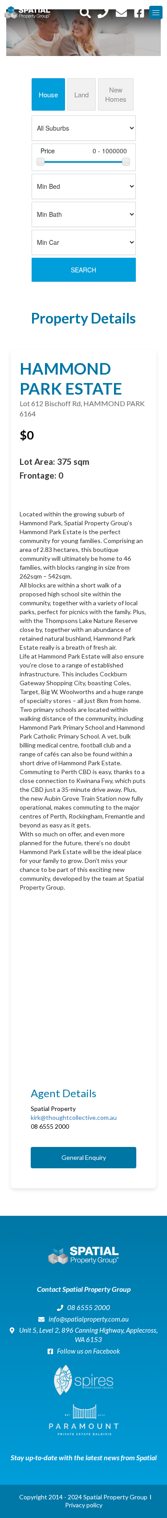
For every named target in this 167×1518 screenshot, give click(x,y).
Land (81, 94)
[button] (156, 12)
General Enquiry (83, 1157)
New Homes (115, 94)
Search (83, 269)
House (48, 94)
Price (48, 150)
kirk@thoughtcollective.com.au (74, 1117)
